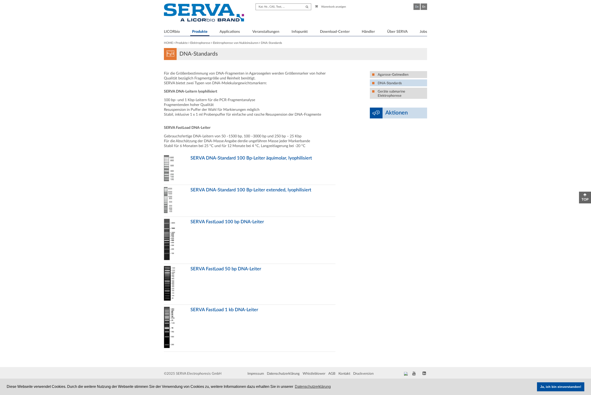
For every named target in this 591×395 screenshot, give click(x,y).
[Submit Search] (307, 7)
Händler (368, 31)
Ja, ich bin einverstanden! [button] (560, 387)
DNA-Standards (271, 43)
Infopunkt (300, 31)
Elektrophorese (200, 43)
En (423, 6)
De (417, 6)
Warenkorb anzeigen (333, 6)
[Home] (204, 13)
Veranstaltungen (265, 31)
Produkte (200, 31)
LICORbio (172, 31)
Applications (230, 31)
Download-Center (335, 31)
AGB (331, 373)
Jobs (423, 31)
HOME (168, 43)
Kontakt (344, 373)
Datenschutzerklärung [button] (313, 387)
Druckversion (363, 373)
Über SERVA (397, 31)
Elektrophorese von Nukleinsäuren (235, 43)
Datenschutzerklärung (283, 373)
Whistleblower (314, 373)
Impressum (255, 373)
